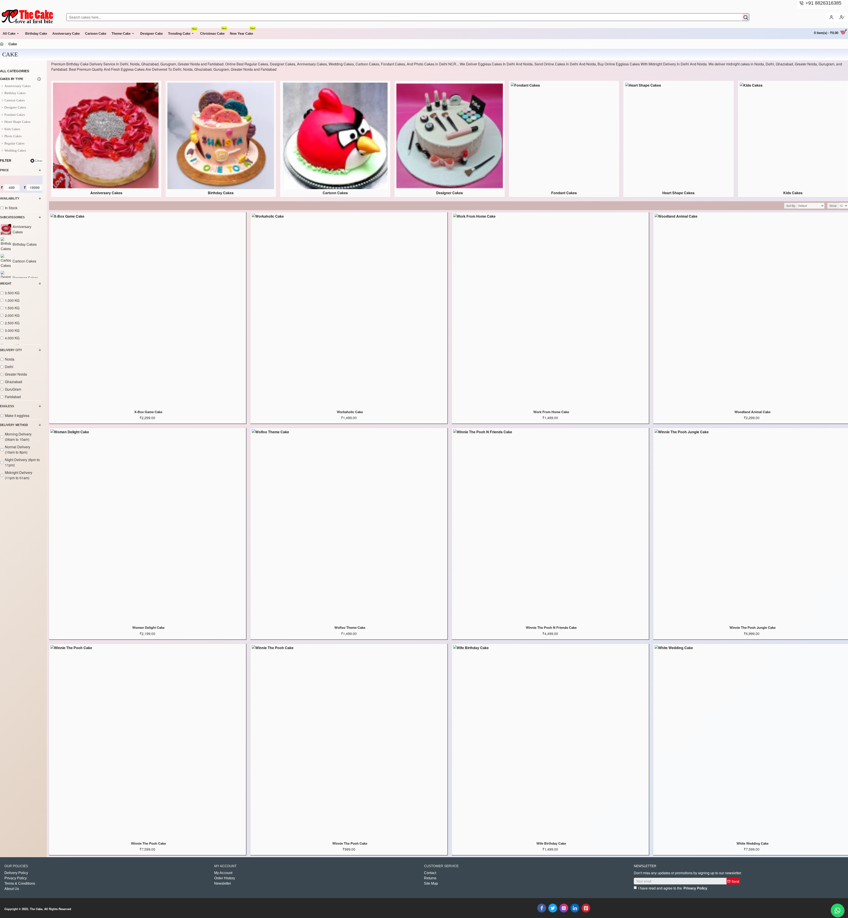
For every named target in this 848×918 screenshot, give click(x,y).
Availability (9, 198)
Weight (5, 283)
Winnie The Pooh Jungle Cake (752, 627)
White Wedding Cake (752, 843)
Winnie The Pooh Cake (148, 843)
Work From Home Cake (551, 412)
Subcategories (12, 217)
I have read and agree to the (672, 888)
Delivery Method (14, 425)
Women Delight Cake (148, 627)
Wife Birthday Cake (551, 843)
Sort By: (791, 205)
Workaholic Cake (350, 412)
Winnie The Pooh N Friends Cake (551, 627)
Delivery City (11, 350)
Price (4, 170)
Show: (833, 205)
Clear (38, 160)
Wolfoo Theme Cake (349, 627)
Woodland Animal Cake (752, 412)
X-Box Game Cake (148, 412)
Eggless (7, 406)
